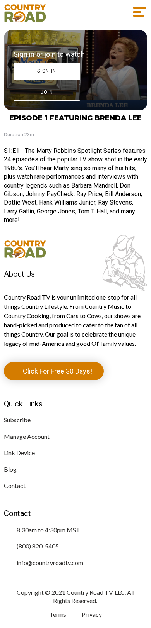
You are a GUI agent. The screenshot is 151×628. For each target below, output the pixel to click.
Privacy (92, 614)
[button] (136, 12)
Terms (58, 614)
